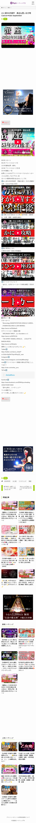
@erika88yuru (10, 375)
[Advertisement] (18, 68)
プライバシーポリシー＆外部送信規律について (18, 817)
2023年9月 (7, 481)
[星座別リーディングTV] (18, 3)
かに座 (14, 481)
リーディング (22, 481)
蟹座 (5, 19)
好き (6, 123)
